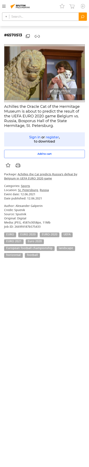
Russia (44, 190)
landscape (66, 248)
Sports (25, 186)
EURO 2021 (14, 241)
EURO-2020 (49, 234)
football (32, 255)
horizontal (13, 255)
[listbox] (8, 165)
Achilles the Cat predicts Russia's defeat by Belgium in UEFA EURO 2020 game (40, 176)
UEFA (67, 234)
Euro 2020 (35, 241)
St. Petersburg (28, 190)
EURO (10, 234)
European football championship (29, 248)
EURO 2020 (28, 234)
